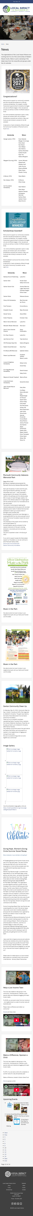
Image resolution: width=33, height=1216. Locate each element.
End (5, 1161)
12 (5, 1152)
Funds (9, 1187)
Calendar (24, 1183)
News (24, 1185)
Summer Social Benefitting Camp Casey (16, 1114)
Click (4, 1081)
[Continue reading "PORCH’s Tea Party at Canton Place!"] (9, 1118)
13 (5, 1154)
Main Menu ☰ (16, 1)
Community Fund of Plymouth (11, 543)
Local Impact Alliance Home (9, 1183)
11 (5, 1150)
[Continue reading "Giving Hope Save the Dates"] (9, 1105)
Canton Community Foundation (11, 545)
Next (5, 1158)
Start (6, 1133)
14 (5, 1156)
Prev (5, 1135)
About (9, 1185)
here (8, 128)
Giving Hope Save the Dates (21, 1103)
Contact (24, 1189)
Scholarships (9, 1189)
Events (23, 1187)
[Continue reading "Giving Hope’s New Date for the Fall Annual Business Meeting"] (17, 1122)
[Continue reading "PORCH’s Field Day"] (17, 1107)
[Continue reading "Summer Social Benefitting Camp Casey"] (24, 1110)
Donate (5, 1012)
